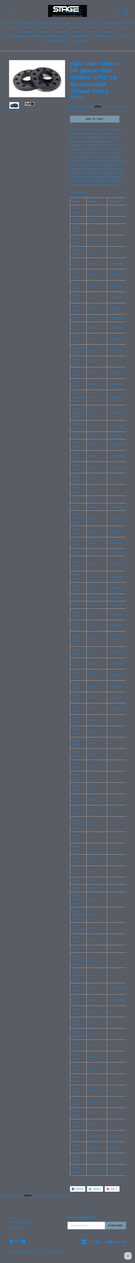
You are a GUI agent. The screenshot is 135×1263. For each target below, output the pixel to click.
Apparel (128, 22)
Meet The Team (76, 22)
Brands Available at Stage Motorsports (38, 22)
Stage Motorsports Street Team (24, 36)
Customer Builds (107, 36)
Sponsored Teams (81, 36)
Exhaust (45, 31)
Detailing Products (56, 40)
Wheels (28, 31)
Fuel (94, 31)
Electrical (76, 27)
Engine (92, 27)
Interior (80, 31)
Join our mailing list (81, 1217)
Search (13, 1217)
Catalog (95, 22)
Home (6, 22)
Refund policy (18, 1227)
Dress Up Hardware (17, 27)
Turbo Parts (82, 40)
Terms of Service (19, 1222)
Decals (126, 36)
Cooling (108, 31)
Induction (63, 31)
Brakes (59, 27)
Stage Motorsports (28, 1252)
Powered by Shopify (52, 1252)
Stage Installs (57, 36)
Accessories (111, 22)
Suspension (43, 27)
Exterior (125, 27)
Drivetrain (107, 27)
